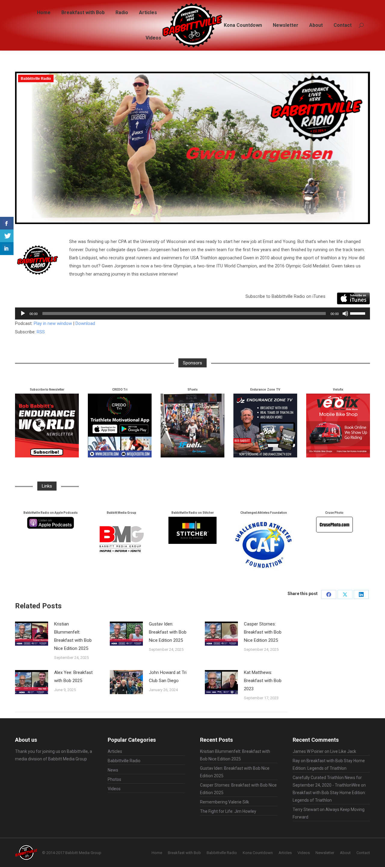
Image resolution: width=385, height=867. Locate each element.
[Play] (23, 313)
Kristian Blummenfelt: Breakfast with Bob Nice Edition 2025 (73, 636)
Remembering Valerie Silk (224, 802)
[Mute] (345, 313)
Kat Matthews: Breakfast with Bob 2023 (263, 680)
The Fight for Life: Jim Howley (228, 811)
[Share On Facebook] (7, 223)
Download (85, 323)
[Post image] (31, 634)
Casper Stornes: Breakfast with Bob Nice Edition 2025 (263, 632)
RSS (41, 332)
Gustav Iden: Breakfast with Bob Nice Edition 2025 (167, 632)
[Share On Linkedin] (7, 248)
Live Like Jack (343, 751)
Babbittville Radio (36, 78)
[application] (192, 313)
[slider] (358, 312)
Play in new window (53, 323)
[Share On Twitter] (7, 235)
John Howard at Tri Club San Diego (167, 676)
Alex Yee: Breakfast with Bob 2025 (73, 676)
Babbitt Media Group (67, 758)
